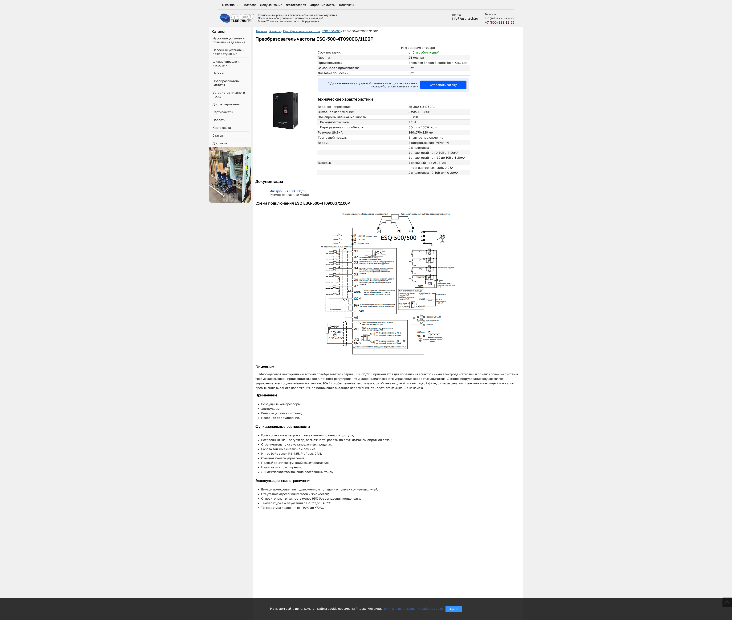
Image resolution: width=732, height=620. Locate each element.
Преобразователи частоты (226, 83)
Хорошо (453, 609)
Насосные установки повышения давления (229, 40)
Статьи (218, 135)
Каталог (250, 5)
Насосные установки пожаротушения (228, 52)
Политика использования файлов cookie (413, 608)
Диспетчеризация (226, 104)
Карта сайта (222, 128)
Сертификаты (223, 112)
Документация (271, 5)
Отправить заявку (443, 85)
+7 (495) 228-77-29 (499, 18)
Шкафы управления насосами (227, 63)
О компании (231, 5)
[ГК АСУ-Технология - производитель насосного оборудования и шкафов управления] (237, 18)
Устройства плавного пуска (229, 94)
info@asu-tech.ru (465, 18)
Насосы (218, 73)
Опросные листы (322, 5)
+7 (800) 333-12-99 (499, 22)
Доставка (220, 143)
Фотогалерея (296, 5)
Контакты (346, 5)
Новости (219, 120)
